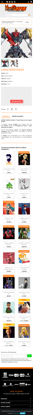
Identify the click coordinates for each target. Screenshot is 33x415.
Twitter (10, 2)
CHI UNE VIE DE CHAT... (24, 194)
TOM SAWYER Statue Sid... (9, 317)
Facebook (7, 2)
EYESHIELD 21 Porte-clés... (9, 194)
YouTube (12, 2)
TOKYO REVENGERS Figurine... (9, 342)
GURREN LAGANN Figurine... (24, 219)
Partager (7, 109)
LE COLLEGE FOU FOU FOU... (8, 169)
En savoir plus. (16, 413)
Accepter (22, 413)
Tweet (11, 109)
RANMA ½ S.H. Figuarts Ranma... (8, 268)
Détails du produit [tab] (17, 116)
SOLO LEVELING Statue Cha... (24, 169)
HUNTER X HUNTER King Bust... (24, 243)
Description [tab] (5, 116)
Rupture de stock (16, 101)
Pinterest (15, 109)
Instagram (15, 2)
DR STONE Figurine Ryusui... (24, 317)
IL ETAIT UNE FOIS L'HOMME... (24, 268)
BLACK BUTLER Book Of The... (24, 293)
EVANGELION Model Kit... (9, 293)
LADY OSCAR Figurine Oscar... (24, 342)
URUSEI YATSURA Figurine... (8, 219)
